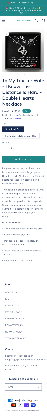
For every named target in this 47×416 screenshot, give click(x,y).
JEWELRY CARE (13, 312)
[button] (3, 20)
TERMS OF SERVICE (15, 338)
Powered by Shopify (34, 410)
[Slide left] (17, 75)
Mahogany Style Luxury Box (20, 136)
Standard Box (13, 129)
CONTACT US (12, 305)
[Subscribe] (38, 387)
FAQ (7, 298)
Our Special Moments (19, 410)
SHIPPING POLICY (14, 318)
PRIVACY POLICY (14, 325)
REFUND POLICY (14, 331)
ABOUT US (11, 292)
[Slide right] (29, 75)
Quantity (6, 142)
